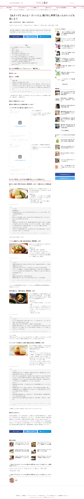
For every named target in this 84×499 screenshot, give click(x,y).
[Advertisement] (42, 490)
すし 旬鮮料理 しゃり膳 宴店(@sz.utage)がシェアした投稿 (22, 139)
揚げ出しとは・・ (15, 48)
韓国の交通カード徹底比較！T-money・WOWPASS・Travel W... (68, 100)
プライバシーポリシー (32, 495)
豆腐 (57, 25)
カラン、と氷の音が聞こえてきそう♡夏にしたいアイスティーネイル (68, 167)
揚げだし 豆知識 (15, 50)
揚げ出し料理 (51, 25)
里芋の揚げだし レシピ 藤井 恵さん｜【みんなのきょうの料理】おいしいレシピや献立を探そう (30, 331)
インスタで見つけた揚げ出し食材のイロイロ (20, 55)
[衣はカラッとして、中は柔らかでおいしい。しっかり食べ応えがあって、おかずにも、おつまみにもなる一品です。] (18, 193)
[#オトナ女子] (42, 2)
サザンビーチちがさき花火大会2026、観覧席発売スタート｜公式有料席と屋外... (68, 93)
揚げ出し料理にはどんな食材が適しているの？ (21, 53)
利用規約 (24, 495)
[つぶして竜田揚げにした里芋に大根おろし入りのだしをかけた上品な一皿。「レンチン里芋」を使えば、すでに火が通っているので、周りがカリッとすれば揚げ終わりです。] (18, 298)
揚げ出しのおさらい (16, 64)
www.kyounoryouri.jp (14, 204)
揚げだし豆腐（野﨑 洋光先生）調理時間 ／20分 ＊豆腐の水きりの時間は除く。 (27, 58)
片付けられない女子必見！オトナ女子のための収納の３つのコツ (68, 147)
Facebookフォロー (65, 174)
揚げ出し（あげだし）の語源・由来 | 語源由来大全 (23, 91)
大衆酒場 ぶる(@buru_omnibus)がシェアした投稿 (21, 173)
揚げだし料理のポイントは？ (17, 51)
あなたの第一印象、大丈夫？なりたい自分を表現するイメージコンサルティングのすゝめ (68, 47)
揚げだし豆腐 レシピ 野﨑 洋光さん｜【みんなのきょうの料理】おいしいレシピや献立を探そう (30, 233)
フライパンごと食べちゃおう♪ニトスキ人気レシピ (68, 160)
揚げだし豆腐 (43, 25)
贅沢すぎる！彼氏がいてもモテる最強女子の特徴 (68, 73)
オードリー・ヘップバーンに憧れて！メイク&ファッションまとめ (68, 40)
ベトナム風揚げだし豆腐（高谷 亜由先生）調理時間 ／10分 (23, 59)
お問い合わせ (41, 495)
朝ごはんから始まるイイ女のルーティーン (68, 153)
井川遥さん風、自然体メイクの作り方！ (68, 66)
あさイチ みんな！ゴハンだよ (16, 25)
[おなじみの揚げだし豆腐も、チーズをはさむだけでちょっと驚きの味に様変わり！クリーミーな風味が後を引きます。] (18, 350)
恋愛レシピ (37, 25)
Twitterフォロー (65, 178)
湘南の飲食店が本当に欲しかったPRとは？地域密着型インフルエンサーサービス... (68, 113)
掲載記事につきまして (63, 495)
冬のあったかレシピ (28, 25)
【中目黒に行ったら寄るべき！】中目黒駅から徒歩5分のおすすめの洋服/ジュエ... (68, 60)
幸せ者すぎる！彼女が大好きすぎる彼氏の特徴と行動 (68, 106)
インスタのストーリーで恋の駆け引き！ (68, 79)
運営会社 (18, 495)
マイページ (73, 3)
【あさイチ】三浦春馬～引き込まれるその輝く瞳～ (68, 53)
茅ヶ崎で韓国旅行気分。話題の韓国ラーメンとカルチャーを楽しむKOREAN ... (68, 119)
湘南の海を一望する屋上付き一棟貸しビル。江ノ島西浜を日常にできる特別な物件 (68, 126)
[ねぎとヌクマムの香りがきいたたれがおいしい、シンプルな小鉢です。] (18, 248)
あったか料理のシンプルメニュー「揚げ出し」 (21, 47)
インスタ (19, 444)
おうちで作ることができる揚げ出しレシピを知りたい (23, 56)
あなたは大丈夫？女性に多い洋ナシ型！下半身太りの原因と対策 (68, 140)
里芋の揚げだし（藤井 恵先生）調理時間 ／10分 (21, 61)
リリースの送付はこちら (51, 495)
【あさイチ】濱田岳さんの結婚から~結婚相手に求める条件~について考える (68, 33)
